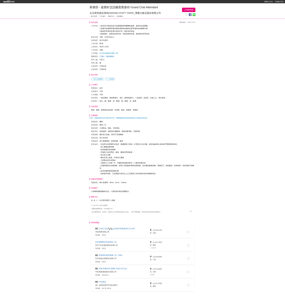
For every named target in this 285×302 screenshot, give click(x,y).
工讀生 (102, 56)
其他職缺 (120, 16)
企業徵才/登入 (279, 1)
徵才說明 (94, 16)
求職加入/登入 (268, 1)
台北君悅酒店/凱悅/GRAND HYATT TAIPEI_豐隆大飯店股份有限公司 (125, 13)
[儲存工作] (186, 14)
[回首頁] (8, 1)
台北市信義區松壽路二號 (109, 53)
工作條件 (102, 16)
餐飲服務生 (110, 56)
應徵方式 (111, 16)
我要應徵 (189, 10)
